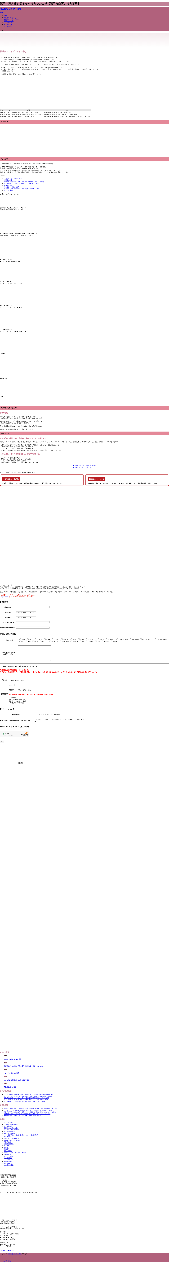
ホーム (6, 15)
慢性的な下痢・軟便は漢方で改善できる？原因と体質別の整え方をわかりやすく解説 (30, 1112)
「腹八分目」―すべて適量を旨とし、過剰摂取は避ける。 (22, 183)
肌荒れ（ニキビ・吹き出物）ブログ (85, 467)
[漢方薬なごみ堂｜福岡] (9, 38)
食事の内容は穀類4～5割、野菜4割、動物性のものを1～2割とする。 (25, 181)
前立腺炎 (6, 1145)
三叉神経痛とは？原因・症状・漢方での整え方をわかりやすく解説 (24, 1101)
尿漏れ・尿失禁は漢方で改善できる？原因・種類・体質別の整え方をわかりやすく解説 (30, 1108)
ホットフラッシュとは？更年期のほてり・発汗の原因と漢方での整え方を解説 (28, 1096)
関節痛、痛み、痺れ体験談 (12, 1140)
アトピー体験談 (8, 1156)
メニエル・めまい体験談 (11, 1129)
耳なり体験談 (8, 1163)
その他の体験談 (8, 1165)
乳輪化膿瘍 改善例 (10, 1087)
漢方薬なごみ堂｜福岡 (10, 9)
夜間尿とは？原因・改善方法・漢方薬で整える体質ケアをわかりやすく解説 (27, 1114)
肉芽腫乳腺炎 (8, 1126)
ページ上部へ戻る (5, 1261)
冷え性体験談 (8, 1158)
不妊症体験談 (8, 1151)
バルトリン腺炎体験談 (11, 1124)
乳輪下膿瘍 (7, 1142)
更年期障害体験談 (9, 1131)
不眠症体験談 (8, 1161)
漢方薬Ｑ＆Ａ (8, 24)
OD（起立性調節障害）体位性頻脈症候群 (16, 1080)
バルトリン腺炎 (8, 1122)
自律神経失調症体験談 (11, 1128)
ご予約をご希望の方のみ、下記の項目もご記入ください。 (22, 189)
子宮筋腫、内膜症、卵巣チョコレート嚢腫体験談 (23, 1135)
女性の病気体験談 (9, 1133)
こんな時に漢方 (8, 22)
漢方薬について (8, 21)
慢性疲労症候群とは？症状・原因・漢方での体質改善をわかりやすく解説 (26, 1098)
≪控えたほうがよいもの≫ (13, 178)
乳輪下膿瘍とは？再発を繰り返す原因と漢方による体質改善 (22, 1115)
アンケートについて (11, 190)
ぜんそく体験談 (8, 1159)
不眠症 (6, 1147)
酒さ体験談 (7, 1137)
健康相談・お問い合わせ (11, 19)
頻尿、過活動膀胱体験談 (11, 1138)
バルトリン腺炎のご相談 (11, 1073)
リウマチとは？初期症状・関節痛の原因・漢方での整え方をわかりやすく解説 (28, 1110)
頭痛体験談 (7, 1154)
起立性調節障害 (8, 1144)
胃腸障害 (6, 1149)
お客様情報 (8, 185)
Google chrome (4, 596)
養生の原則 (8, 180)
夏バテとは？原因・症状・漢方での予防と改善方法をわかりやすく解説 (26, 1099)
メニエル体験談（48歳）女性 (13, 1059)
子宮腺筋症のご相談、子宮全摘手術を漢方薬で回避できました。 (24, 1066)
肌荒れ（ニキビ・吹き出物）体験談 (85, 465)
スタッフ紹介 (8, 26)
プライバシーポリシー (7, 1250)
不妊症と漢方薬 (8, 17)
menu (1, 12)
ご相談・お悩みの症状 (11, 187)
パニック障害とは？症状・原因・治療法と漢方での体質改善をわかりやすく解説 (28, 1094)
